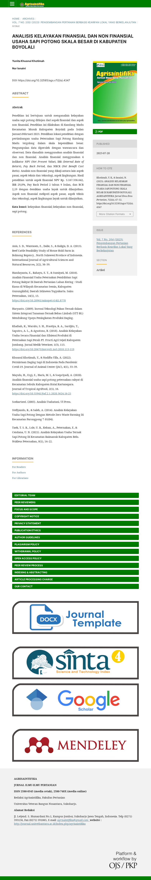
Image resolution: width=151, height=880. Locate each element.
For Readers (19, 467)
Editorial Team (25, 495)
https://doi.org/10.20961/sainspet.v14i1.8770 (39, 300)
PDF (100, 131)
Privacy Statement (28, 523)
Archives (28, 18)
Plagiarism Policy (27, 544)
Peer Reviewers (25, 502)
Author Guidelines (27, 537)
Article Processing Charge (34, 579)
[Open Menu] (12, 3)
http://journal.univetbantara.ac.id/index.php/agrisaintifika (50, 823)
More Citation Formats (112, 214)
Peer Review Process (29, 565)
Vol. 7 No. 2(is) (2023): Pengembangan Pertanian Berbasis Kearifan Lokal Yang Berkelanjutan (74, 22)
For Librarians (20, 478)
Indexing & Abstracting (31, 572)
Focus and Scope (26, 509)
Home (16, 18)
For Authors (19, 472)
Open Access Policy (28, 558)
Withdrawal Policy (28, 551)
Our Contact (24, 586)
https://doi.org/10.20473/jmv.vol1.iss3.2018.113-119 (43, 349)
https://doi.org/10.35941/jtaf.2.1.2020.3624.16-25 (41, 393)
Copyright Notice (27, 516)
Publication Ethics (28, 530)
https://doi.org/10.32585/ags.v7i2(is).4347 (44, 80)
